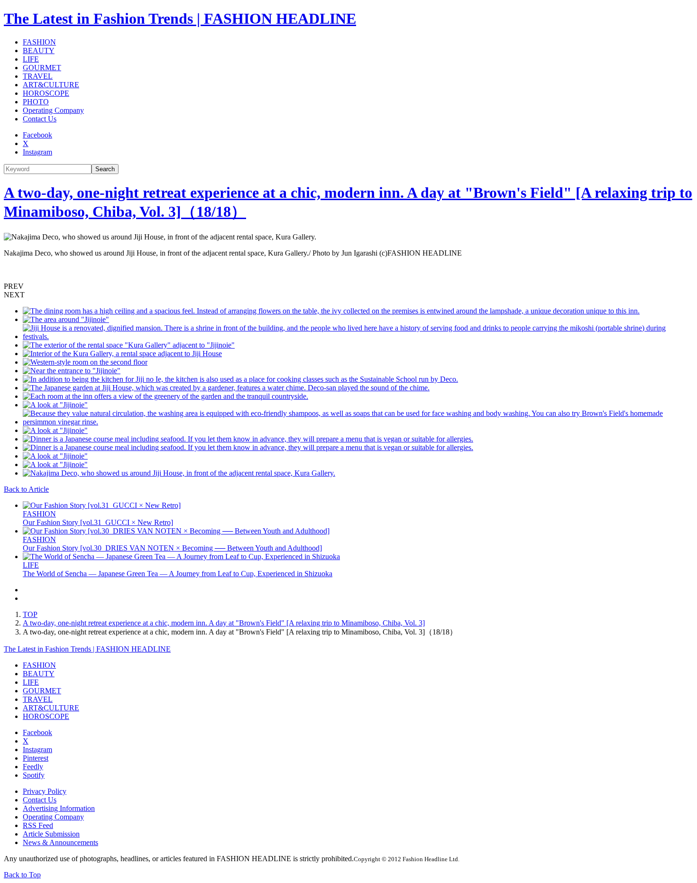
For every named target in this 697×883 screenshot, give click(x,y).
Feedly (33, 767)
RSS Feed (38, 825)
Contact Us (39, 119)
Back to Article (26, 489)
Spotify (34, 775)
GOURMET (42, 68)
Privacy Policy (44, 791)
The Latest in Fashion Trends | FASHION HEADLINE (180, 18)
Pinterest (35, 758)
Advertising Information (59, 808)
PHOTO (36, 102)
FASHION (39, 42)
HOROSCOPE (46, 93)
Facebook (37, 135)
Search (105, 169)
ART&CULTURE (51, 85)
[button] (348, 286)
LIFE (31, 59)
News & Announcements (60, 842)
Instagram (37, 152)
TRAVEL (38, 76)
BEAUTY (39, 50)
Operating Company (53, 110)
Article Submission (51, 834)
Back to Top (22, 875)
